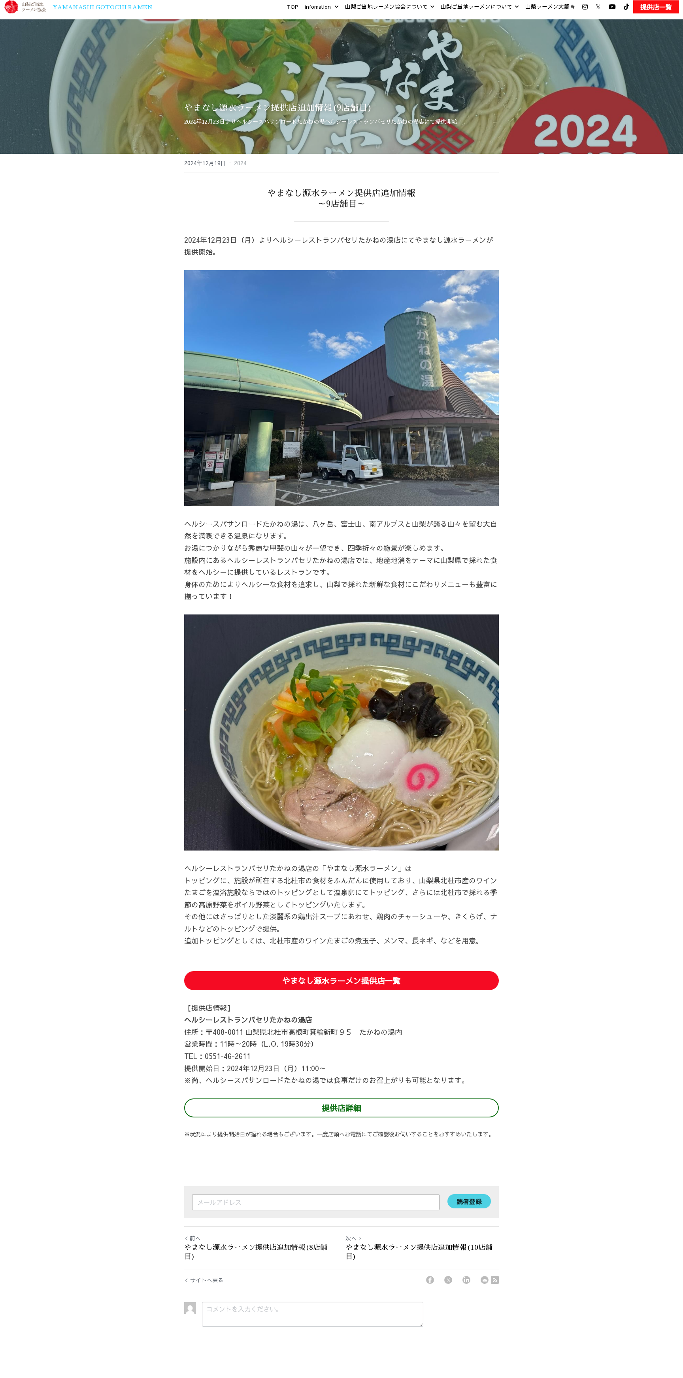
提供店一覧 (656, 6)
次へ (351, 1238)
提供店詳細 (341, 1107)
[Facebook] (430, 1280)
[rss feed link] (495, 1280)
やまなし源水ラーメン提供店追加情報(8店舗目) (255, 1252)
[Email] (485, 1280)
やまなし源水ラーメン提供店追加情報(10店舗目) (418, 1252)
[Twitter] (448, 1280)
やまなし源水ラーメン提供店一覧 (341, 980)
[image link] (25, 6)
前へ (195, 1238)
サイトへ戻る (206, 1280)
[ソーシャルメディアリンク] (585, 7)
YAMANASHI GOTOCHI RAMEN (103, 7)
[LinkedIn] (466, 1280)
